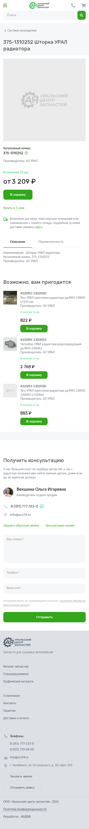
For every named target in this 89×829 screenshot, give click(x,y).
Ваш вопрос (15, 539)
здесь (38, 227)
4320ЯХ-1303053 (33, 339)
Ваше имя (14, 588)
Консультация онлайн (60, 525)
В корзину (18, 194)
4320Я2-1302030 (33, 293)
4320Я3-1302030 (33, 386)
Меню (5, 5)
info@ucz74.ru (20, 514)
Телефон (13, 572)
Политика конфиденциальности (25, 809)
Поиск (81, 15)
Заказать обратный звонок (21, 525)
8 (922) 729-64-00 (22, 749)
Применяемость (50, 241)
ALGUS (25, 816)
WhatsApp (42, 506)
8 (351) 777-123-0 (73, 5)
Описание (17, 241)
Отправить (44, 617)
